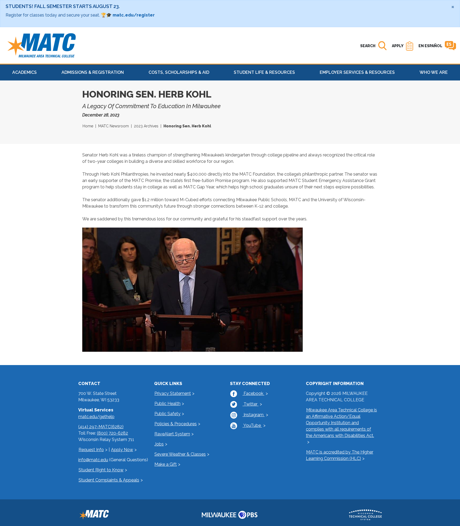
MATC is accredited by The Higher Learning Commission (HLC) (339, 455)
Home (88, 126)
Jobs (159, 444)
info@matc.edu (93, 459)
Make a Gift (165, 464)
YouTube (252, 425)
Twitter (250, 404)
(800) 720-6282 (112, 433)
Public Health (167, 403)
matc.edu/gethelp (96, 416)
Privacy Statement (172, 393)
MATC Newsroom (113, 126)
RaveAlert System (172, 433)
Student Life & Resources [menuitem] (264, 72)
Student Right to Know (101, 469)
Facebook (253, 393)
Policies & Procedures (175, 423)
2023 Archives (146, 126)
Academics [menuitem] (24, 72)
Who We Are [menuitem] (434, 72)
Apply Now (122, 449)
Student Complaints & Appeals (109, 480)
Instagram (254, 414)
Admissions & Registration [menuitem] (92, 72)
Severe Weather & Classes (180, 454)
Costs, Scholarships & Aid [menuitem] (179, 72)
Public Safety (167, 413)
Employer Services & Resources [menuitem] (357, 72)
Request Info (91, 449)
